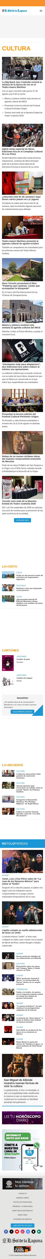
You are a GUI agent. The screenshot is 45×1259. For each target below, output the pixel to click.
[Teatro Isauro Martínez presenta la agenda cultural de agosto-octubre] (22, 227)
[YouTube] (17, 1232)
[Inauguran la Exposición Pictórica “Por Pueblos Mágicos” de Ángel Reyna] (8, 800)
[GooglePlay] (39, 1232)
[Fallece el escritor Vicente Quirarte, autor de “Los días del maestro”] (8, 812)
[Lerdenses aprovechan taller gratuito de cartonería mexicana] (8, 774)
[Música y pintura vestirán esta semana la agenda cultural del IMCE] (22, 311)
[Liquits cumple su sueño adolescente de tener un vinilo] (22, 913)
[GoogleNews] (28, 1232)
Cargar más (22, 520)
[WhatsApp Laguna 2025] (22, 1150)
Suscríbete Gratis (22, 712)
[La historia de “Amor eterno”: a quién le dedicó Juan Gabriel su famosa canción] (8, 1018)
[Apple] (34, 1232)
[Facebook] (6, 1232)
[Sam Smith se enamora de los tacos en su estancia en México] (8, 1030)
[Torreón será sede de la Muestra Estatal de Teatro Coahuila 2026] (22, 487)
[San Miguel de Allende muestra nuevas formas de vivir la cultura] (22, 1065)
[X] (12, 1232)
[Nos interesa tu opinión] (22, 1183)
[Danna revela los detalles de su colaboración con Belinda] (8, 955)
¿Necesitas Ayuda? (22, 1225)
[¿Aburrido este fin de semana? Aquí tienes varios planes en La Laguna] (22, 183)
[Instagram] (22, 1232)
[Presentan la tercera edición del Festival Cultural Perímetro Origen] (22, 400)
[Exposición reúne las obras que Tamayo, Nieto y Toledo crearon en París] (8, 966)
